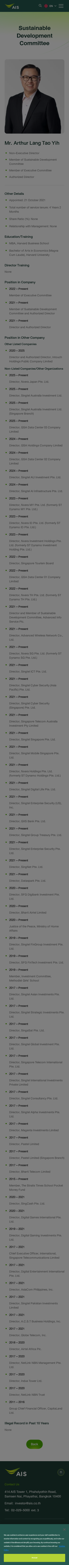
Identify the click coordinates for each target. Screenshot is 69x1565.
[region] (34, 1544)
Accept (34, 1557)
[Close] (64, 1529)
